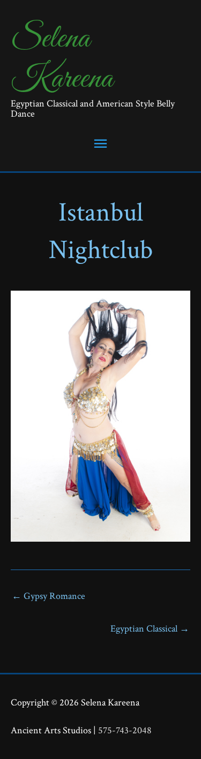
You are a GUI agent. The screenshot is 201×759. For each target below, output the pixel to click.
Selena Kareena (62, 59)
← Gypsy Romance (48, 596)
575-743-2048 (125, 730)
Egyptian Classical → (149, 629)
